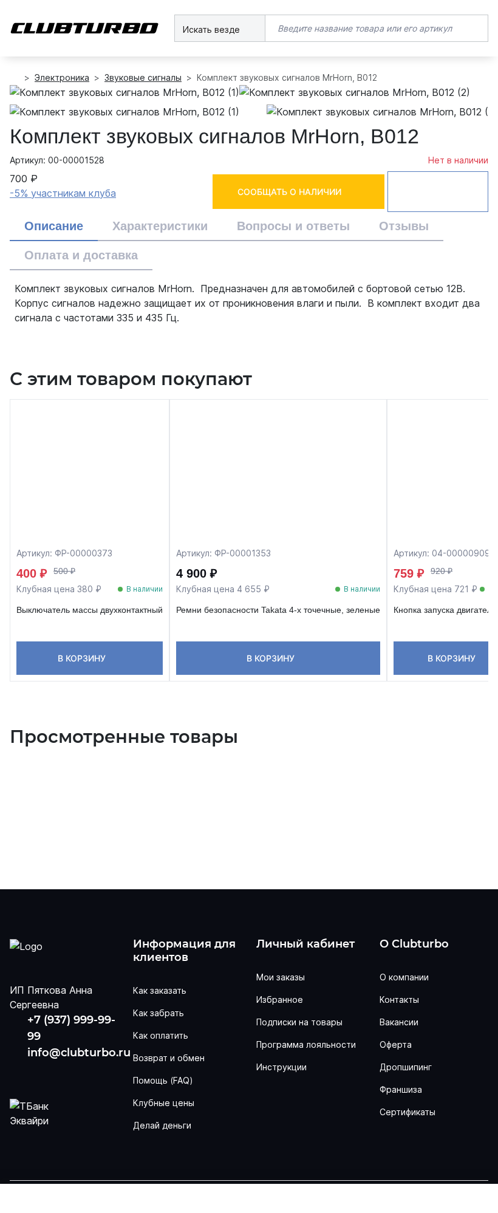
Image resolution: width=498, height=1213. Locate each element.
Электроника (62, 77)
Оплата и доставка (81, 255)
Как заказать (159, 990)
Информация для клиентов (184, 951)
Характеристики (160, 226)
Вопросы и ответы (293, 226)
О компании (404, 977)
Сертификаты (407, 1112)
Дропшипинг (406, 1067)
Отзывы (404, 226)
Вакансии (399, 1022)
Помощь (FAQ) (163, 1080)
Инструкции (281, 1067)
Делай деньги (162, 1125)
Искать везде (212, 29)
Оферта (396, 1044)
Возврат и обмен (169, 1058)
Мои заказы (280, 977)
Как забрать (158, 1013)
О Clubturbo (414, 944)
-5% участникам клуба (63, 193)
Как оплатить (160, 1035)
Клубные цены (163, 1103)
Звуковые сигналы (143, 77)
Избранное (279, 999)
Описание (53, 226)
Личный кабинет (305, 944)
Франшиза (401, 1089)
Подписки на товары (299, 1022)
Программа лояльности (306, 1044)
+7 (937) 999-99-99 (71, 1028)
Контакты (399, 999)
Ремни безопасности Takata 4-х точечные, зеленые (278, 610)
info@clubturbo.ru (79, 1052)
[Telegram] (91, 1074)
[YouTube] (55, 1074)
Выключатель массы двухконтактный (89, 610)
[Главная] (14, 78)
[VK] (20, 1074)
